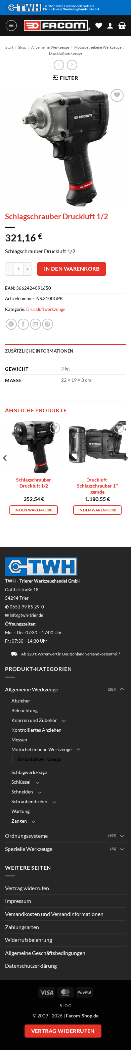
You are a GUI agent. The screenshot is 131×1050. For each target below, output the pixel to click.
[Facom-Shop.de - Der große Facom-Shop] (57, 25)
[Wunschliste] (98, 25)
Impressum (18, 901)
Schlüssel (21, 782)
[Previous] (5, 471)
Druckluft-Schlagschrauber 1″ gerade (97, 485)
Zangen (19, 821)
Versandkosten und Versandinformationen (54, 914)
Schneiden (22, 791)
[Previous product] (72, 65)
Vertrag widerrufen (27, 888)
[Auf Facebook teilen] (23, 324)
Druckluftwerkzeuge (65, 53)
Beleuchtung (24, 710)
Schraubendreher (29, 801)
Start (9, 47)
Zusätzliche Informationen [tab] (39, 351)
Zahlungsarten (22, 927)
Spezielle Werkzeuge (28, 849)
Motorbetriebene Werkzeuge (98, 47)
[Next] (126, 471)
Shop (22, 47)
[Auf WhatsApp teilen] (11, 324)
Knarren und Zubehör (34, 720)
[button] (11, 25)
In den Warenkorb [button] (33, 510)
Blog (65, 1005)
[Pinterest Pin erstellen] (47, 324)
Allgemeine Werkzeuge (50, 47)
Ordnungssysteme (26, 835)
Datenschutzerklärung (31, 965)
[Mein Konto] (110, 25)
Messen (19, 739)
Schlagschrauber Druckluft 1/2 (33, 483)
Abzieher (20, 700)
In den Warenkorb (71, 269)
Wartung (20, 811)
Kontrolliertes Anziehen (36, 730)
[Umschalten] (122, 689)
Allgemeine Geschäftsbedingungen (45, 953)
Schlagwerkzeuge (29, 772)
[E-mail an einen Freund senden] (35, 324)
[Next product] (59, 65)
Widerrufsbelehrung (28, 940)
